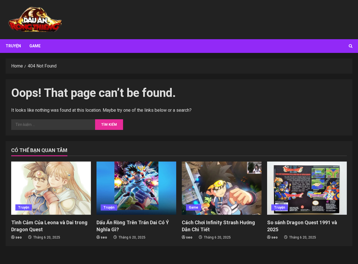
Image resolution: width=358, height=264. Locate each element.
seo (18, 237)
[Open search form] (350, 46)
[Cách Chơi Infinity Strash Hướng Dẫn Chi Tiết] (222, 188)
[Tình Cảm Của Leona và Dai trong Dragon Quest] (51, 188)
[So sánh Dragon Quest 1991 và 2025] (307, 188)
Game (35, 46)
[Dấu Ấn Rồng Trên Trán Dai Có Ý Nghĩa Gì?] (136, 188)
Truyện (13, 46)
